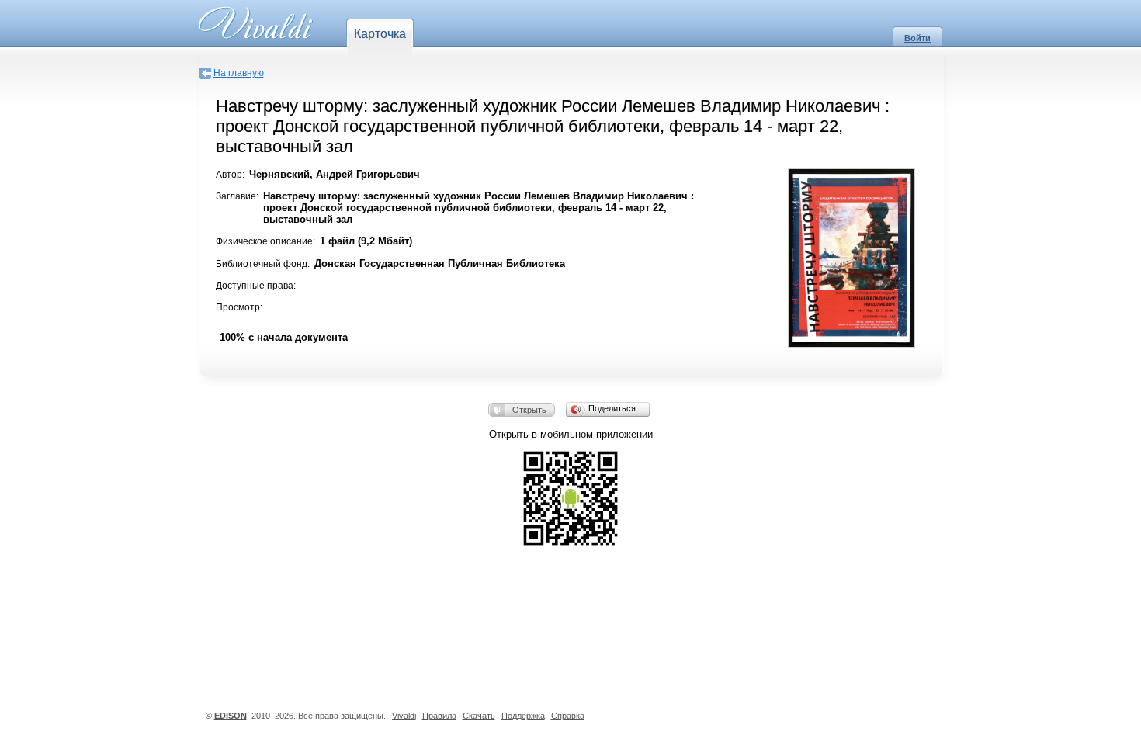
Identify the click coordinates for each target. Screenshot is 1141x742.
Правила (439, 715)
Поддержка (523, 715)
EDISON (230, 715)
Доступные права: (256, 285)
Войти (917, 38)
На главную (238, 73)
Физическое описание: (265, 241)
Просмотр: (239, 307)
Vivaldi (404, 715)
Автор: (230, 174)
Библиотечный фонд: (263, 263)
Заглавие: (237, 196)
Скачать (479, 715)
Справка (567, 715)
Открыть (529, 409)
